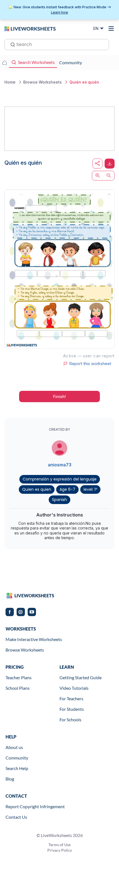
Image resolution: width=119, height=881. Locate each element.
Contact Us (16, 817)
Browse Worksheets (25, 649)
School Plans (18, 688)
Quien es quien (36, 489)
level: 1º (90, 489)
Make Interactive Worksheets (34, 639)
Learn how (59, 12)
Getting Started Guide (81, 677)
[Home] (30, 28)
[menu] (111, 28)
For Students (72, 709)
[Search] (11, 44)
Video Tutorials (74, 688)
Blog (10, 778)
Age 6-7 (67, 489)
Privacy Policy (59, 850)
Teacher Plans (19, 677)
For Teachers (71, 698)
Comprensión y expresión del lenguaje (60, 479)
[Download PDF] (110, 164)
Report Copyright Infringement (35, 806)
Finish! (59, 396)
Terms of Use (59, 844)
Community (17, 757)
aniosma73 (59, 464)
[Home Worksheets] (4, 62)
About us (14, 747)
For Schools (70, 719)
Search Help (17, 768)
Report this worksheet (90, 363)
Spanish (59, 499)
